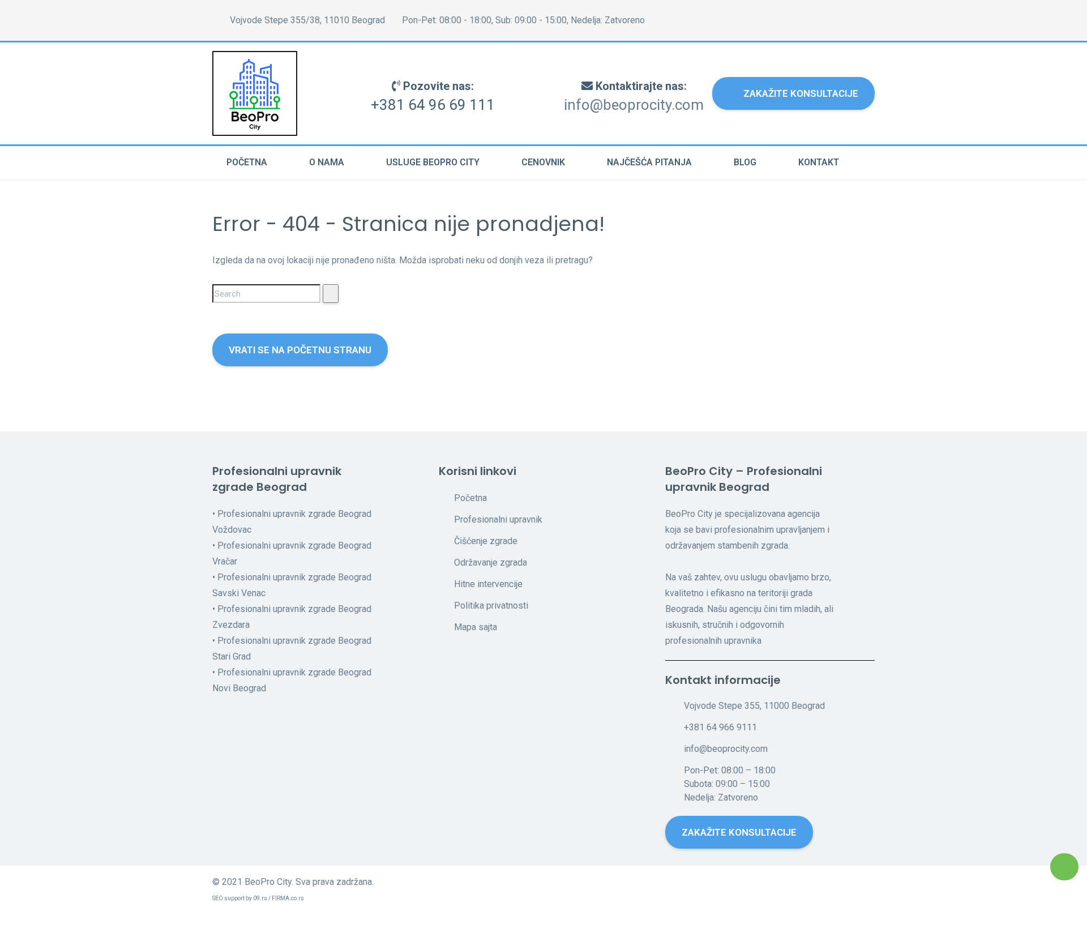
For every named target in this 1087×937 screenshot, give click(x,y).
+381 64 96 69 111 (433, 104)
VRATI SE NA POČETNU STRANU (300, 350)
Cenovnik (543, 162)
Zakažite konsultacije (800, 93)
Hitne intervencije (488, 584)
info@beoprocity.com (634, 104)
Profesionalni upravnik (498, 519)
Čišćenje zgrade (485, 541)
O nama (326, 162)
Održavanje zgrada (490, 562)
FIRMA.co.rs (288, 898)
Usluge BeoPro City (433, 162)
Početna (246, 162)
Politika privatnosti (491, 605)
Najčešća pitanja (649, 162)
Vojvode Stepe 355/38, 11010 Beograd (306, 20)
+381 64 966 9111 (720, 727)
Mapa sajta (475, 627)
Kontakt (818, 162)
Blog (745, 162)
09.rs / (262, 898)
